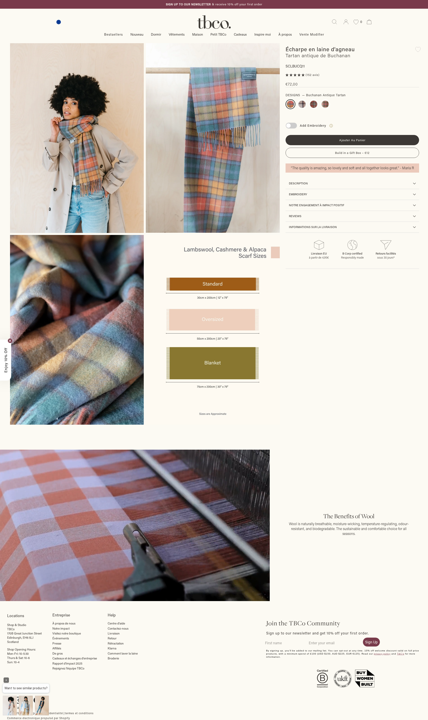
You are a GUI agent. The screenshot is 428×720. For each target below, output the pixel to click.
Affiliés (56, 648)
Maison (197, 34)
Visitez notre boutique (66, 633)
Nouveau (136, 34)
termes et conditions (79, 713)
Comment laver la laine (123, 653)
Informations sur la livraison (313, 227)
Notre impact (61, 628)
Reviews (295, 216)
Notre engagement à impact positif (316, 205)
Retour (112, 638)
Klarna (112, 648)
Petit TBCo (218, 34)
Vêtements (177, 34)
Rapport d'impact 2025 (67, 663)
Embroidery (298, 194)
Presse (56, 643)
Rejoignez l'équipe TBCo (68, 668)
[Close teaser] (10, 341)
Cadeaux (240, 34)
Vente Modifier (311, 34)
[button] (296, 75)
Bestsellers (113, 34)
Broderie (113, 658)
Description (298, 183)
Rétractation (116, 643)
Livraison (114, 633)
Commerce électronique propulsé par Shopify (38, 718)
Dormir (156, 34)
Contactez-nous (118, 628)
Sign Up (371, 642)
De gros (57, 653)
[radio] (290, 104)
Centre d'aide (116, 623)
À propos (285, 34)
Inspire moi (262, 34)
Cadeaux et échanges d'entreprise (74, 658)
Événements (60, 638)
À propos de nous (63, 623)
